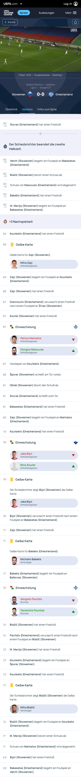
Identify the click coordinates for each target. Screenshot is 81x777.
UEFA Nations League (8, 12)
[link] (23, 12)
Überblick (11, 109)
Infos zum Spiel (47, 109)
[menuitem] (26, 12)
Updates (27, 109)
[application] (40, 49)
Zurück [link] (11, 22)
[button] (70, 12)
